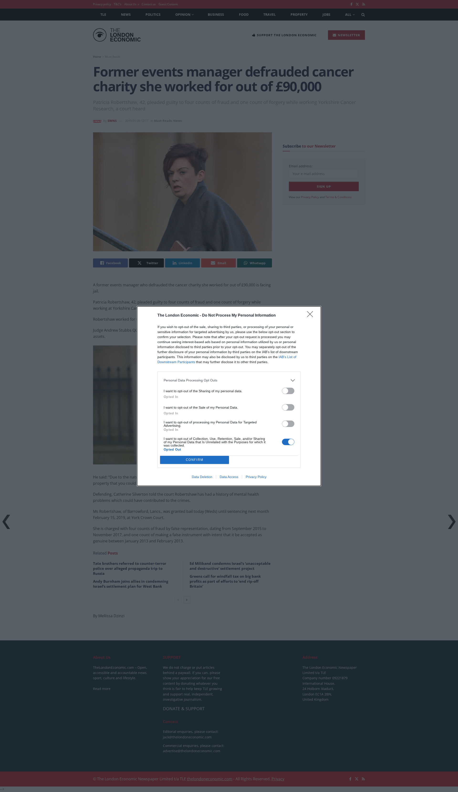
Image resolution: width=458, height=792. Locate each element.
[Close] (311, 315)
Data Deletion (202, 477)
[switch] (288, 391)
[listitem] (229, 380)
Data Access (229, 477)
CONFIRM (194, 460)
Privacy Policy (256, 477)
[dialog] (229, 396)
